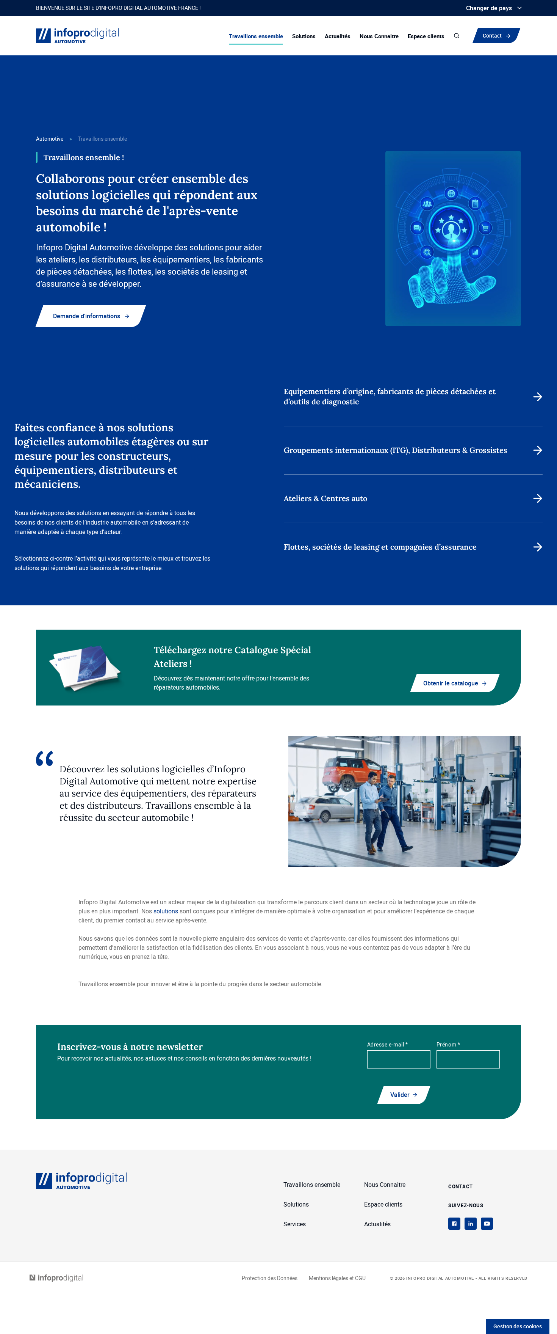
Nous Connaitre (379, 36)
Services (294, 1224)
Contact (492, 35)
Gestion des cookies (517, 1326)
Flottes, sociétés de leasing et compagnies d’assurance (380, 547)
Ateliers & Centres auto (325, 498)
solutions (166, 911)
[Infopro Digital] (56, 1278)
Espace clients (426, 36)
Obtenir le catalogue (450, 683)
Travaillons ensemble (256, 36)
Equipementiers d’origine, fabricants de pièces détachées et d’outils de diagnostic (390, 396)
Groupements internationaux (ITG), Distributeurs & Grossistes (395, 450)
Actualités (337, 36)
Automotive (49, 138)
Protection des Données (269, 1278)
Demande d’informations (86, 316)
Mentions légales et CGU (337, 1278)
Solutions (304, 36)
